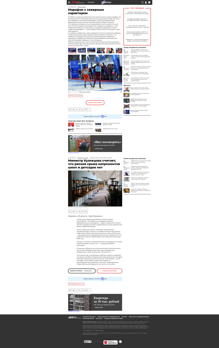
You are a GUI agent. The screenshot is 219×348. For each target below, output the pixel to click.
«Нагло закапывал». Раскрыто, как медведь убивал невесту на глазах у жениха (140, 62)
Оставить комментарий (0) (95, 102)
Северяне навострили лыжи (110, 128)
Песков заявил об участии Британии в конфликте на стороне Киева (140, 105)
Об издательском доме (89, 316)
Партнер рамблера (97, 341)
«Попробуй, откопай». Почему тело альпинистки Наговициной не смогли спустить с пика (140, 173)
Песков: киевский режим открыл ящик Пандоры (139, 111)
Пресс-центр (99, 318)
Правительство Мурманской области (78, 207)
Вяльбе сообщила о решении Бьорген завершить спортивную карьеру (84, 125)
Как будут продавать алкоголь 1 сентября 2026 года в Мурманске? (137, 19)
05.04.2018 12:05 (72, 7)
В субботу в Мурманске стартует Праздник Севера (111, 124)
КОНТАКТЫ (124, 316)
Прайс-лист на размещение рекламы (139, 316)
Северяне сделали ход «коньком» (84, 128)
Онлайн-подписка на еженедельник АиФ (108, 316)
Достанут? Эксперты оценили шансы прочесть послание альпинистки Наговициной (141, 68)
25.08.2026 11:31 (72, 157)
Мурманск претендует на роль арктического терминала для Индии (137, 12)
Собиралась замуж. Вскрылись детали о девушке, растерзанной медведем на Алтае (140, 168)
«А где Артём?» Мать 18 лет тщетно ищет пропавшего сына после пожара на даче (140, 79)
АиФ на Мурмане (74, 92)
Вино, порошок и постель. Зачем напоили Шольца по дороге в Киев (139, 88)
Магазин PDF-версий (88, 318)
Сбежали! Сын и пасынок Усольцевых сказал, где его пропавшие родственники (141, 162)
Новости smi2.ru (73, 153)
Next (119, 70)
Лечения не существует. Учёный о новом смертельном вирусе (140, 178)
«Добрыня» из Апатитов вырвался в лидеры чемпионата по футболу (137, 40)
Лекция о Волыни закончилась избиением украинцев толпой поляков (138, 100)
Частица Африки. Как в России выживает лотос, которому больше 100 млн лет (140, 51)
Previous (71, 70)
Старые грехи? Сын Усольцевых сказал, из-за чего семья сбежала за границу (140, 57)
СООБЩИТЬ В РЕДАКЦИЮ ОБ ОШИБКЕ (113, 318)
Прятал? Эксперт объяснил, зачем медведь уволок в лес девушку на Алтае (140, 185)
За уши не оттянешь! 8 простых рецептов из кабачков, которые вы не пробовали (141, 190)
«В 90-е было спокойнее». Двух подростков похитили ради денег (140, 73)
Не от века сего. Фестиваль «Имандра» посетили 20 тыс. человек (137, 26)
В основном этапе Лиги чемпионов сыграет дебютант (139, 94)
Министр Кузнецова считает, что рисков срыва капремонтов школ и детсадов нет (137, 33)
